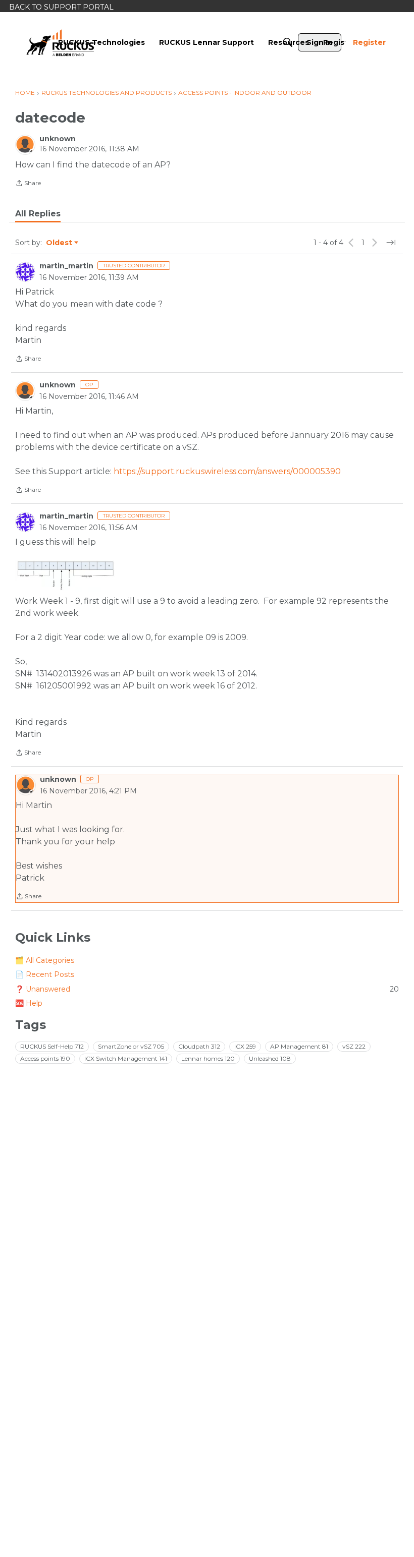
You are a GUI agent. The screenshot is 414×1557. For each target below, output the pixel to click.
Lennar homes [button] (208, 1058)
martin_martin (66, 265)
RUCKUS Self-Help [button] (52, 1046)
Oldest (59, 243)
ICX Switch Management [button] (125, 1058)
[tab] (38, 213)
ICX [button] (245, 1046)
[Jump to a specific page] (391, 243)
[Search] (288, 42)
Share (28, 184)
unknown (57, 138)
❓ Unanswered (207, 989)
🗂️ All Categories (44, 960)
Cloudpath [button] (199, 1046)
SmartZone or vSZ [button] (131, 1046)
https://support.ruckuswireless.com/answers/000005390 (227, 471)
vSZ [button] (354, 1046)
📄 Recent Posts (44, 974)
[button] (66, 576)
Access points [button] (45, 1058)
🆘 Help (28, 1003)
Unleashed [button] (270, 1058)
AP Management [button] (299, 1046)
